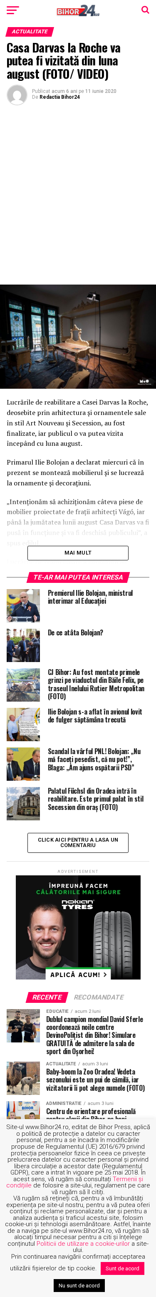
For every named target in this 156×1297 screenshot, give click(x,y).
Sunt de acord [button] (122, 1268)
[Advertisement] (78, 194)
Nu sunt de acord (79, 1285)
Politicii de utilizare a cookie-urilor (83, 1243)
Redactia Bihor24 (60, 97)
